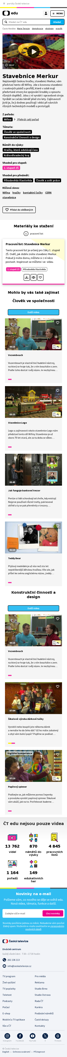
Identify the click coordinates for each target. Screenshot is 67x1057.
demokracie (37, 28)
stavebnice (9, 197)
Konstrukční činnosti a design (22, 137)
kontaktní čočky (33, 192)
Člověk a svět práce (48, 180)
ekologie (49, 28)
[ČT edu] (10, 14)
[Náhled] (34, 277)
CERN (48, 192)
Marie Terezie (23, 28)
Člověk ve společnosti (17, 132)
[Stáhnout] (27, 277)
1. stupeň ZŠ (11, 168)
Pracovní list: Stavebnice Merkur (28, 244)
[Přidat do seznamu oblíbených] (40, 277)
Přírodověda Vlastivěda (18, 180)
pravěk (59, 28)
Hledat (57, 22)
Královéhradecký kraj (16, 155)
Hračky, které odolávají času (21, 150)
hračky (16, 192)
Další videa (33, 312)
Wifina (7, 119)
